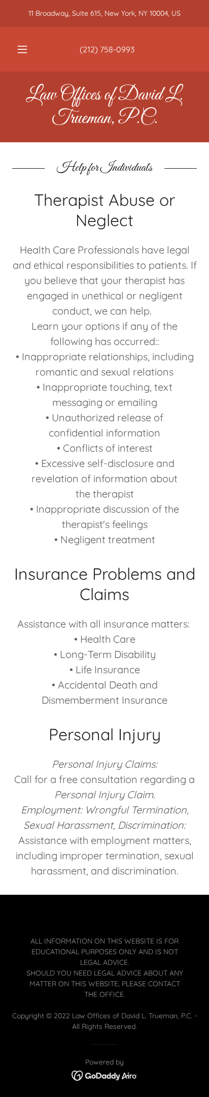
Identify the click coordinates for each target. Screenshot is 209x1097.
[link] (104, 107)
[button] (22, 49)
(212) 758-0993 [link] (107, 49)
